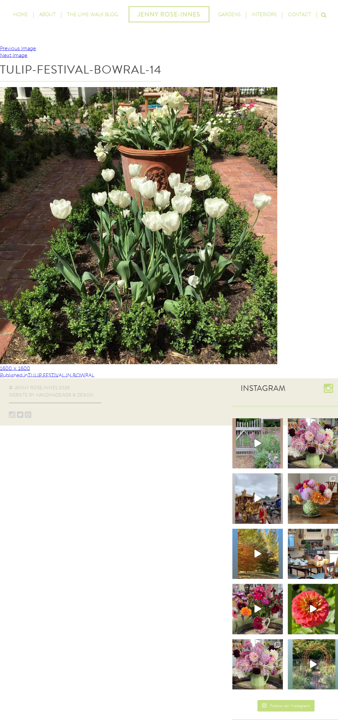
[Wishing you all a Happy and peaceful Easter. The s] (257, 664)
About (47, 14)
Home (20, 14)
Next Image (13, 55)
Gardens (229, 14)
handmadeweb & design (65, 395)
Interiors (264, 14)
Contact (299, 14)
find (323, 14)
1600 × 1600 (15, 368)
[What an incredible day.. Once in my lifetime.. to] (257, 498)
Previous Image (18, 48)
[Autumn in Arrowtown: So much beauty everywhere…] (257, 554)
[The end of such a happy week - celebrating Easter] (257, 609)
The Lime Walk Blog (92, 14)
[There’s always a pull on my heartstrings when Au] (257, 443)
